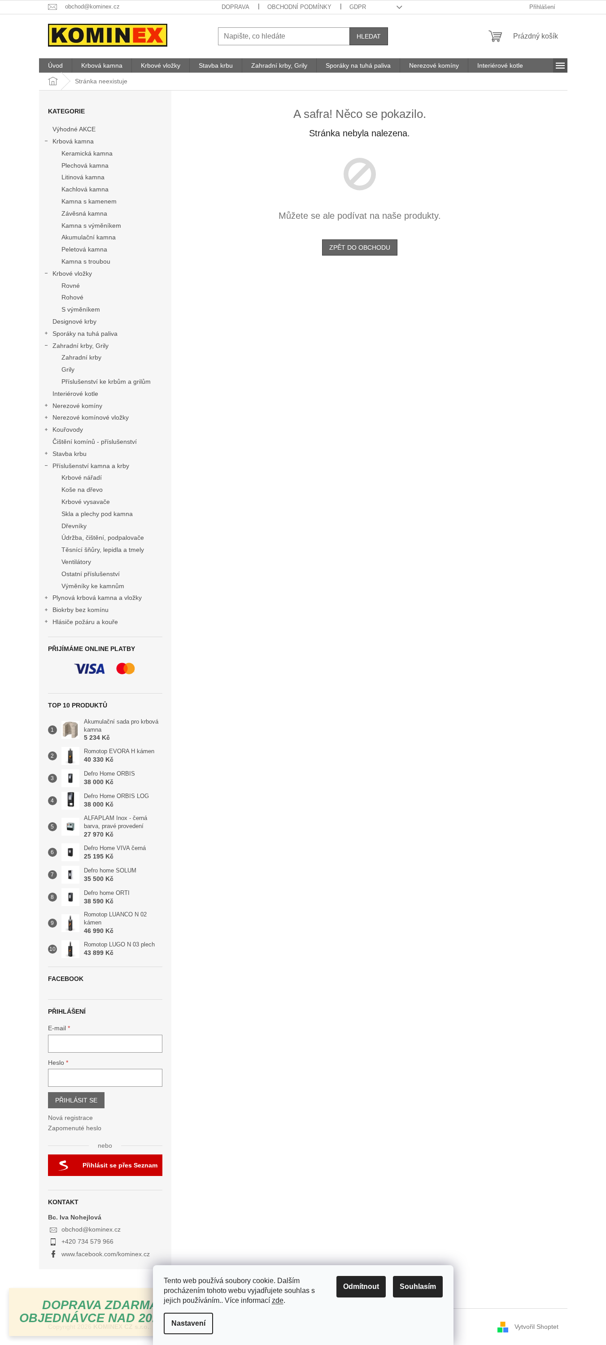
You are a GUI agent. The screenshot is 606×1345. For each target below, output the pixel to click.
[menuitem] (55, 65)
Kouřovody (67, 429)
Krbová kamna (73, 141)
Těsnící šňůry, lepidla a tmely (102, 549)
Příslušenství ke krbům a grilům (106, 381)
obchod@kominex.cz (91, 1229)
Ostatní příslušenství (90, 573)
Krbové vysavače (85, 501)
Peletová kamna (84, 249)
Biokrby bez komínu (80, 609)
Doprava (235, 7)
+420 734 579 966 (87, 1241)
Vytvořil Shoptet (536, 1326)
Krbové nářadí (81, 477)
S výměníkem (80, 309)
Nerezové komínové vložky (90, 417)
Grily (67, 369)
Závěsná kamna (84, 213)
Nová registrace (70, 1117)
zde (277, 1300)
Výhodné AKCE (74, 129)
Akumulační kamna (88, 237)
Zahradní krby (81, 357)
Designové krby (74, 321)
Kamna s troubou (85, 261)
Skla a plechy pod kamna (97, 513)
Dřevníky (74, 525)
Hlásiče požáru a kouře (85, 621)
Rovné (70, 285)
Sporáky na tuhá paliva (85, 333)
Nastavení (188, 1323)
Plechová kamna (85, 165)
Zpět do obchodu (359, 247)
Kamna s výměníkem (91, 225)
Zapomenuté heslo (74, 1128)
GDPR (357, 7)
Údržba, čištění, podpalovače (102, 537)
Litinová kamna (83, 177)
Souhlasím (418, 1286)
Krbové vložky (72, 273)
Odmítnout (361, 1286)
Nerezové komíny (77, 405)
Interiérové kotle (75, 393)
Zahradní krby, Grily (80, 345)
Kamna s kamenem (89, 201)
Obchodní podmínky (299, 7)
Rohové (72, 297)
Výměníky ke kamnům (92, 586)
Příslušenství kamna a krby (90, 465)
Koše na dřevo (82, 489)
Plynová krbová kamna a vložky (97, 597)
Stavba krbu (69, 453)
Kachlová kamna (85, 189)
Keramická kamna (87, 153)
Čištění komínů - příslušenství (94, 441)
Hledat (369, 36)
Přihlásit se (76, 1100)
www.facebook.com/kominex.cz (105, 1254)
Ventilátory (76, 561)
